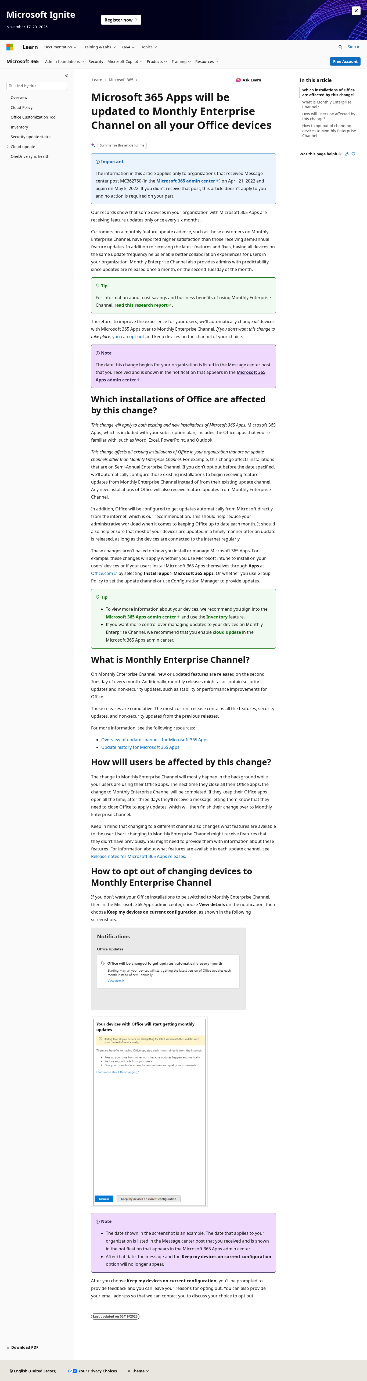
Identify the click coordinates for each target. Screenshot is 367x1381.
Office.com (102, 573)
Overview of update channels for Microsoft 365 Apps (154, 740)
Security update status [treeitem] (31, 136)
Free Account (345, 61)
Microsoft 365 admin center (185, 181)
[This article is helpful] (347, 154)
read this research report (141, 305)
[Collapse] (66, 75)
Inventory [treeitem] (19, 127)
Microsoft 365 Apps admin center (141, 617)
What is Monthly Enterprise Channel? (326, 104)
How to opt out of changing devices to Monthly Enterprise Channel (329, 130)
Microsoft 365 (121, 79)
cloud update (227, 632)
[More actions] (271, 80)
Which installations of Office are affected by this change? (328, 92)
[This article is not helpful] (353, 154)
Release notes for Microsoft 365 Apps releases (138, 856)
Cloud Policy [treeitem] (22, 107)
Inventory (217, 617)
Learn (97, 79)
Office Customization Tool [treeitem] (33, 117)
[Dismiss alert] (356, 10)
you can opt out (128, 336)
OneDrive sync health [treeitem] (30, 156)
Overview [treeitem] (19, 97)
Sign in (354, 46)
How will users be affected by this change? (328, 116)
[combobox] (36, 86)
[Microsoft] (9, 47)
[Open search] (340, 47)
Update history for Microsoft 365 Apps (140, 747)
